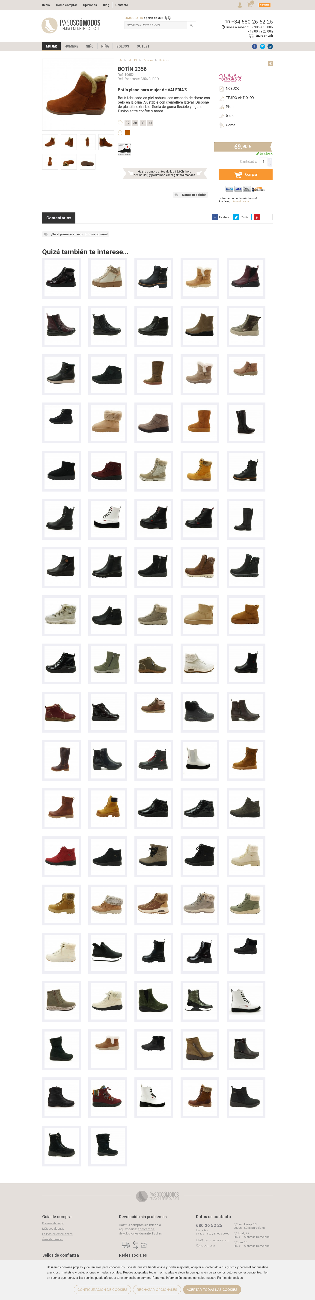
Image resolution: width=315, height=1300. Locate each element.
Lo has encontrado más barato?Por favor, (238, 200)
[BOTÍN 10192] (108, 648)
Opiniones (90, 5)
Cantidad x (248, 161)
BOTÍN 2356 (132, 69)
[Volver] (270, 63)
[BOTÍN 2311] (62, 1082)
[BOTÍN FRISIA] (246, 455)
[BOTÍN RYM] (154, 262)
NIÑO (90, 46)
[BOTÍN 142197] (62, 455)
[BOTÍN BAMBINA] (246, 503)
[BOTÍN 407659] (108, 1130)
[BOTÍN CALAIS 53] (108, 359)
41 (150, 123)
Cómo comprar (66, 5)
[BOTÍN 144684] (154, 937)
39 (143, 123)
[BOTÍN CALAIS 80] (246, 792)
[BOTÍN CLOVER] (246, 985)
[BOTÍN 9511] (154, 310)
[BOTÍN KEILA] (246, 744)
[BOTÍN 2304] (108, 262)
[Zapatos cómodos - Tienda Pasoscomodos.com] (71, 25)
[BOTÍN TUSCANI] (154, 455)
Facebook (224, 217)
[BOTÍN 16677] (62, 407)
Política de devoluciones (57, 1234)
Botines (164, 60)
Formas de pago (53, 1223)
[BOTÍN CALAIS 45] (62, 1034)
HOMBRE (71, 46)
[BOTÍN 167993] (154, 889)
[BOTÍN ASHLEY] (246, 648)
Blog (106, 5)
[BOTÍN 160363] (200, 985)
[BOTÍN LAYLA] (200, 744)
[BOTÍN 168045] (200, 262)
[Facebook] (254, 46)
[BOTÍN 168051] (200, 359)
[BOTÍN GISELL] (154, 359)
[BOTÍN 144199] (108, 985)
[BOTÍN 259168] (62, 985)
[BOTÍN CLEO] (108, 792)
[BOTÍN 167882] (62, 600)
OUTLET (143, 46)
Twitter (245, 217)
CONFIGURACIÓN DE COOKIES (102, 1289)
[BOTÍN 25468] (246, 310)
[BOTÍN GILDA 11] (246, 262)
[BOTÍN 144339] (200, 407)
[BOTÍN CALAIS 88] (154, 792)
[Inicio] (120, 60)
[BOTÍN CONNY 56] (154, 648)
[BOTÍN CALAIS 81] (246, 1082)
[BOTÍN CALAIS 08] (154, 841)
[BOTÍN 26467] (154, 551)
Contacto (121, 5)
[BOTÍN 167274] (200, 648)
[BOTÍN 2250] (62, 262)
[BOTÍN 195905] (246, 1034)
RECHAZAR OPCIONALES (157, 1289)
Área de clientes (52, 1239)
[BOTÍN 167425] (154, 696)
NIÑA (105, 46)
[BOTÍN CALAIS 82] (108, 1082)
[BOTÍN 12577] (62, 648)
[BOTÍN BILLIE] (154, 1082)
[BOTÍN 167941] (200, 551)
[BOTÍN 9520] (62, 551)
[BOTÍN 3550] (62, 310)
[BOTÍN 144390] (200, 937)
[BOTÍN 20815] (200, 1034)
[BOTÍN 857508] (246, 841)
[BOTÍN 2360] (62, 359)
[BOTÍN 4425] (200, 310)
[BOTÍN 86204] (108, 696)
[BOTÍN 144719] (108, 407)
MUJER (51, 46)
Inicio (46, 5)
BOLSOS (122, 46)
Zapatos (148, 60)
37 (127, 123)
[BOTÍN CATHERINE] (200, 503)
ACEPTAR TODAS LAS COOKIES (212, 1289)
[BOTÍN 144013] (108, 1034)
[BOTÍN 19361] (246, 407)
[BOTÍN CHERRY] (108, 503)
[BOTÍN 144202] (154, 600)
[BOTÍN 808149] (62, 1130)
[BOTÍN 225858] (154, 985)
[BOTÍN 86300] (246, 696)
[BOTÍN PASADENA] (154, 744)
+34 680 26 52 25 (252, 22)
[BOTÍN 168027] (108, 889)
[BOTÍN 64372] (108, 937)
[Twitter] (262, 46)
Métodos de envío (53, 1228)
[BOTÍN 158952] (246, 359)
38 (135, 123)
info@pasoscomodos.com (212, 1240)
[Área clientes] (240, 5)
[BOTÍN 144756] (246, 889)
